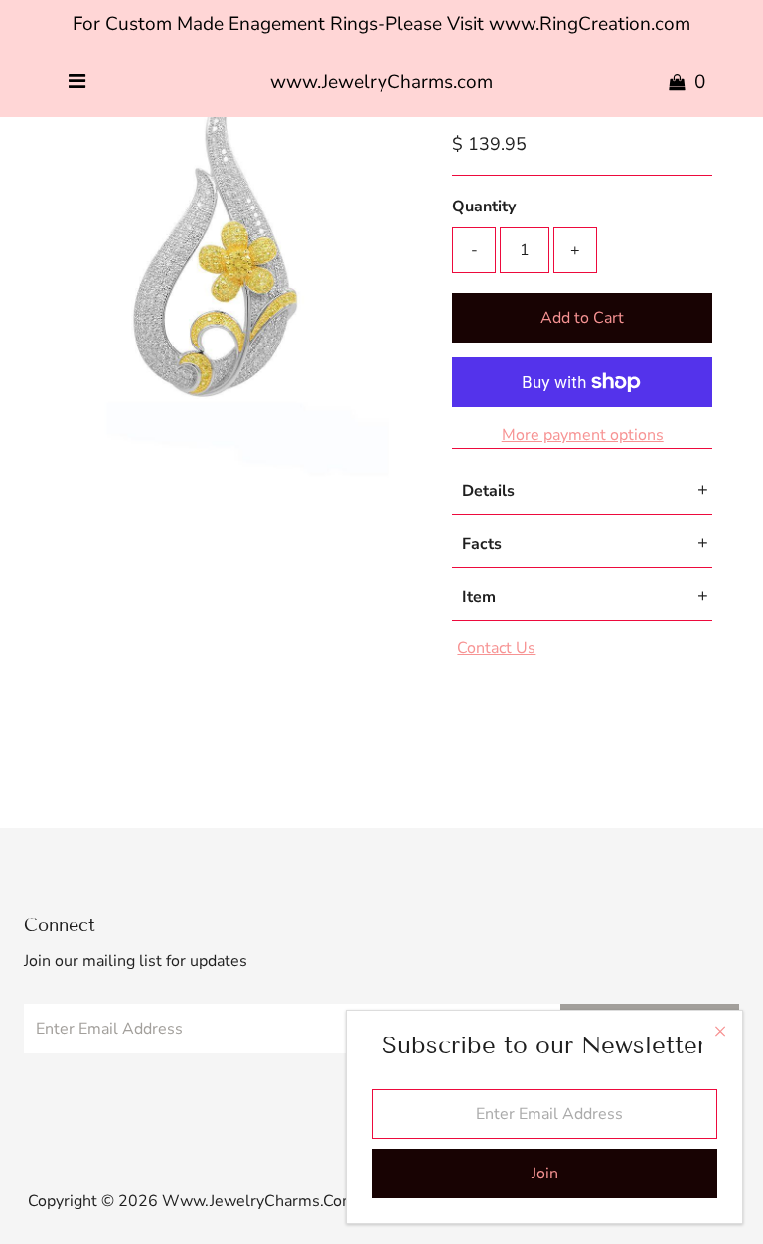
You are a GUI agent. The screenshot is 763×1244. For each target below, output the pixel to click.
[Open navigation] (77, 82)
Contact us (496, 648)
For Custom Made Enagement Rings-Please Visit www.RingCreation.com (381, 24)
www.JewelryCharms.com (381, 82)
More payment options (583, 435)
